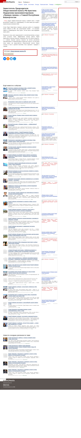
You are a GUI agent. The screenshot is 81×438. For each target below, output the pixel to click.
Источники (31, 4)
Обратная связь (6, 384)
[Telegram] (11, 58)
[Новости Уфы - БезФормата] (7, 1)
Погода (37, 4)
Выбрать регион (6, 385)
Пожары (51, 4)
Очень (5, 20)
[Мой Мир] (14, 58)
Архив (25, 4)
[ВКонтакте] (4, 58)
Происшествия (44, 4)
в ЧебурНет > (58, 4)
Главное (20, 4)
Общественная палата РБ (18, 51)
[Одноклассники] (7, 58)
